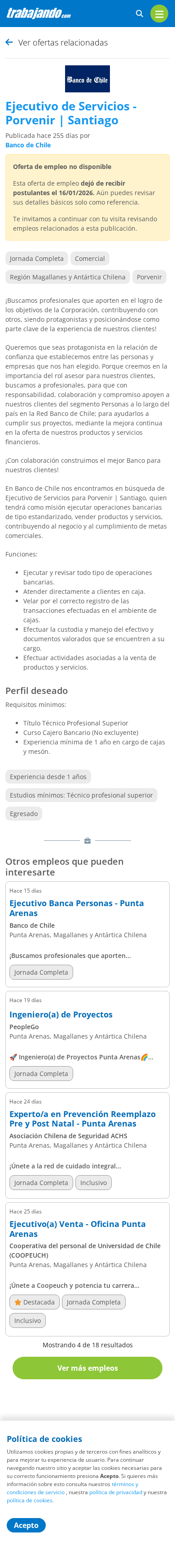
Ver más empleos (87, 1368)
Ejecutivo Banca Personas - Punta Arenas (76, 908)
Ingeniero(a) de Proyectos (61, 1015)
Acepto (26, 1525)
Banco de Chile (28, 145)
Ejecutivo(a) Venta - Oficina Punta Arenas (77, 1229)
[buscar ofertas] (139, 13)
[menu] (159, 14)
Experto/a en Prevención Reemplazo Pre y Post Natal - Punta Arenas (82, 1119)
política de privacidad (115, 1492)
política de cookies (29, 1500)
